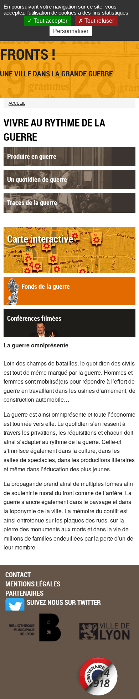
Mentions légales (32, 584)
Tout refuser (98, 21)
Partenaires (24, 593)
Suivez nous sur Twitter (64, 602)
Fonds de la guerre (45, 286)
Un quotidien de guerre (37, 179)
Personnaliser (70, 31)
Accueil (17, 103)
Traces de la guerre (32, 202)
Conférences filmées (34, 318)
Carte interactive (40, 238)
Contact (18, 574)
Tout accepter (49, 21)
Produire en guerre (31, 156)
